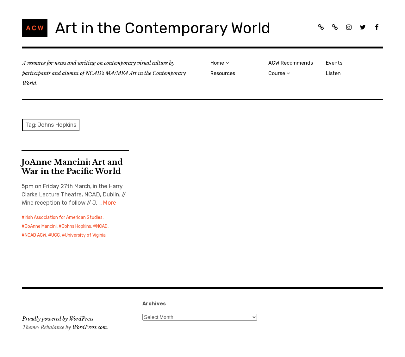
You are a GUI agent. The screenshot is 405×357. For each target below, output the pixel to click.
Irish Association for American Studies (64, 217)
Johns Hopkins (76, 226)
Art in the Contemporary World (162, 28)
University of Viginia (85, 235)
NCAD (102, 226)
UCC (55, 235)
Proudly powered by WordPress (57, 319)
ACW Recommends (290, 63)
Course (276, 73)
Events (334, 63)
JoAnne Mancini (41, 226)
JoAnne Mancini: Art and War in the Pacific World (72, 166)
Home (217, 63)
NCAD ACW (35, 235)
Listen (333, 73)
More (109, 202)
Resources (222, 73)
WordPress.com (89, 327)
